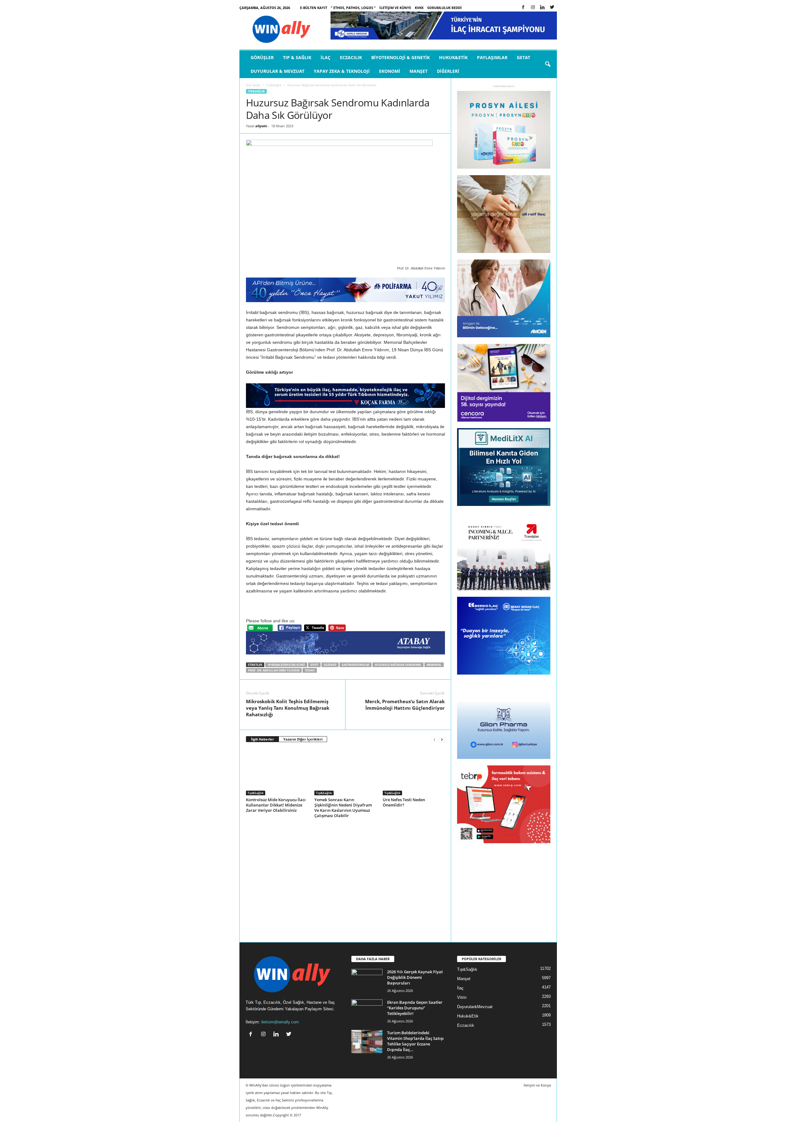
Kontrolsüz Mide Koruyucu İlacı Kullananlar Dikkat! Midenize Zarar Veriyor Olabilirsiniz (276, 805)
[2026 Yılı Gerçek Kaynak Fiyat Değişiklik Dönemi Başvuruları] (366, 980)
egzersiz (330, 665)
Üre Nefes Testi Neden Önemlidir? (404, 802)
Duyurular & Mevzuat (277, 71)
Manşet (419, 71)
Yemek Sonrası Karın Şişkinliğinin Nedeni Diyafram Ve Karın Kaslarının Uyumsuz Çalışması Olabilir (343, 807)
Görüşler (262, 57)
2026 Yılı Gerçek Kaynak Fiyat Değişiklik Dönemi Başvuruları (415, 977)
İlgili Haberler (262, 739)
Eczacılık (351, 57)
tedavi (310, 670)
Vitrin (461, 997)
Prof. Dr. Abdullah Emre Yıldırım (273, 670)
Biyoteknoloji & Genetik (400, 57)
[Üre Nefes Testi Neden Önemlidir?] (414, 772)
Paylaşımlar (492, 57)
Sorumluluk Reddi (444, 7)
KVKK (419, 7)
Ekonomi (389, 71)
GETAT (523, 57)
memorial (434, 665)
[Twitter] (552, 7)
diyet (314, 665)
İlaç (326, 57)
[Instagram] (533, 7)
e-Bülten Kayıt (313, 7)
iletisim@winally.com (280, 1022)
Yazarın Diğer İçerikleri (302, 739)
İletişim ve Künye (395, 7)
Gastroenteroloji (355, 665)
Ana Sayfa (253, 85)
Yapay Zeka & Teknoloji (342, 71)
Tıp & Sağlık (297, 57)
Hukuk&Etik (453, 57)
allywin (261, 126)
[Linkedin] (542, 7)
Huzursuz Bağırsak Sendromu (398, 665)
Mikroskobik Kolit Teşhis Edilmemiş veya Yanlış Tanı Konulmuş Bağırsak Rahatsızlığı (287, 708)
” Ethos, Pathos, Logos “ (353, 7)
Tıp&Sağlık (273, 85)
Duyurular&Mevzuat (475, 1006)
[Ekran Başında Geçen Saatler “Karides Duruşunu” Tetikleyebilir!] (366, 1011)
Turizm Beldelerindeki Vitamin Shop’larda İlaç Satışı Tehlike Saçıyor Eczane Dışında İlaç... (415, 1041)
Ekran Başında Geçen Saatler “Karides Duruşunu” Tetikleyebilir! (414, 1007)
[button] (547, 64)
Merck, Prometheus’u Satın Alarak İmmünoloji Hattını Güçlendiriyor (405, 704)
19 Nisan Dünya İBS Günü (286, 665)
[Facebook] (523, 7)
